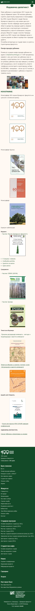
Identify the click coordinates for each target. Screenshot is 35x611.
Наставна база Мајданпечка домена (11, 587)
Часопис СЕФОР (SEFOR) (10, 273)
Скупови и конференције (8, 561)
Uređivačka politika (9, 261)
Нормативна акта (6, 503)
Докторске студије (6, 554)
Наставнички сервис (6, 476)
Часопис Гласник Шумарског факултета (14, 234)
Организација (4, 496)
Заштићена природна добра (9, 511)
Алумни (3, 483)
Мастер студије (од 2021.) (8, 528)
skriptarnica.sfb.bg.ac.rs (13, 55)
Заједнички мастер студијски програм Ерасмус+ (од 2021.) (17, 536)
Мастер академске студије (8, 551)
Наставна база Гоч (6, 585)
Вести (2, 469)
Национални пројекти (7, 564)
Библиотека (4, 508)
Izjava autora (6, 266)
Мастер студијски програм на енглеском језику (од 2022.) (17, 533)
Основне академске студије (9, 549)
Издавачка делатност (7, 506)
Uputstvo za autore (8, 263)
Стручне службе (5, 501)
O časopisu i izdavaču (9, 259)
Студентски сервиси (6, 478)
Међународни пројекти (7, 566)
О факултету (4, 491)
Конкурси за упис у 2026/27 (8, 473)
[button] (32, 2)
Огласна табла (5, 481)
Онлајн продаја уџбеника (8, 471)
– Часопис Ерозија (7, 302)
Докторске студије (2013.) (8, 541)
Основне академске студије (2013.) (11, 526)
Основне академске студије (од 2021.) (12, 524)
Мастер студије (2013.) (7, 531)
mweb (21, 606)
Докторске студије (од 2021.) (9, 538)
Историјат (4, 494)
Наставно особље (6, 498)
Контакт (3, 516)
